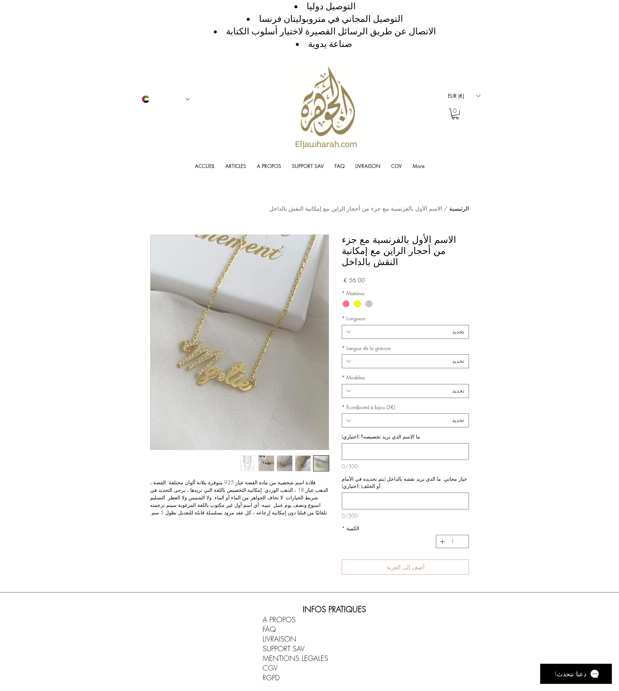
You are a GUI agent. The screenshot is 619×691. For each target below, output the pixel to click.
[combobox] (405, 332)
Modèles (353, 377)
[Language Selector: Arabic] (166, 99)
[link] (455, 114)
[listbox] (464, 96)
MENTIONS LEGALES (295, 658)
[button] (464, 96)
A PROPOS (279, 619)
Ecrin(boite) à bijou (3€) (368, 407)
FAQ (269, 629)
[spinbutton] (452, 541)
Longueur (353, 318)
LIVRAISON (279, 639)
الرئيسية (459, 208)
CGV (270, 668)
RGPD (271, 677)
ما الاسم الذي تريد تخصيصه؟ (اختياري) (381, 436)
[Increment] (441, 541)
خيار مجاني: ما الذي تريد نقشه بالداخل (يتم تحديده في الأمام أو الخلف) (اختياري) (404, 482)
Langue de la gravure (366, 348)
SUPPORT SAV (283, 648)
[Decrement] (463, 541)
